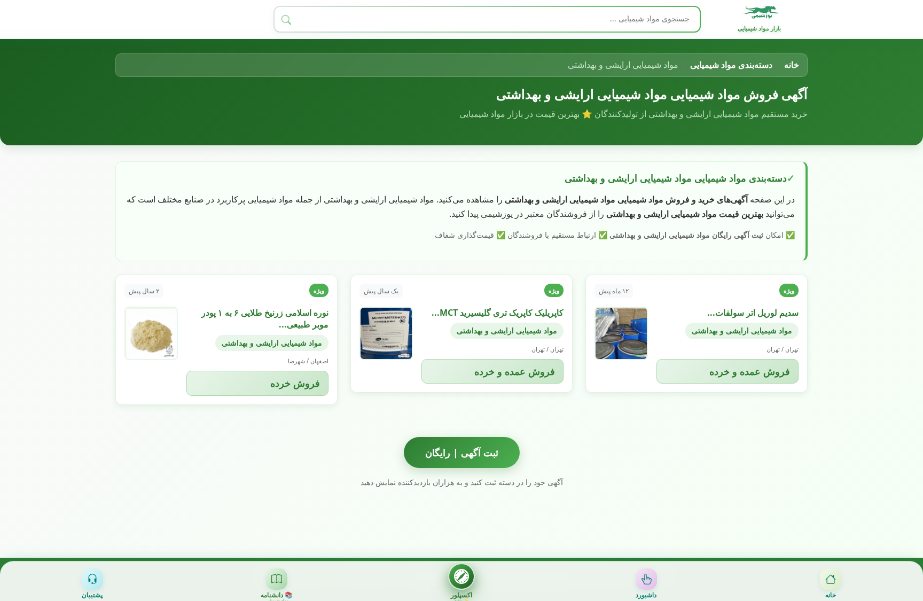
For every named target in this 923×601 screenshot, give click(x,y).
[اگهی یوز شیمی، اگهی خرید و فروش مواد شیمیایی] (761, 12)
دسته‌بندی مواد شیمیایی (731, 65)
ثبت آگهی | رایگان (461, 452)
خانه (791, 65)
